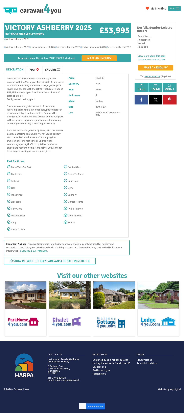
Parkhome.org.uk (101, 370)
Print (170, 89)
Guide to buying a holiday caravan (110, 359)
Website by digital (169, 389)
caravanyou (40, 10)
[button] (174, 8)
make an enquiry (155, 67)
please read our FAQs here (33, 250)
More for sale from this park (151, 60)
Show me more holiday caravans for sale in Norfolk (51, 261)
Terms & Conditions (147, 363)
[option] (67, 39)
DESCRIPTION (14, 69)
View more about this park (151, 55)
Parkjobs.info (99, 373)
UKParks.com (100, 366)
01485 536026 (152, 76)
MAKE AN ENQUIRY (99, 58)
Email (156, 89)
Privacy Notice (144, 359)
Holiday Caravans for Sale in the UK (111, 363)
